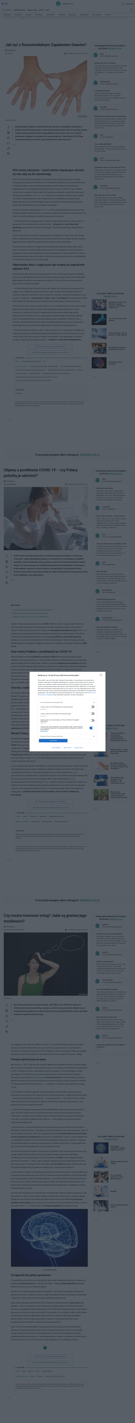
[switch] (92, 706)
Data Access (67, 747)
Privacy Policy (78, 747)
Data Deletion (56, 747)
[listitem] (67, 702)
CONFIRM (53, 740)
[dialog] (67, 711)
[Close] (102, 675)
